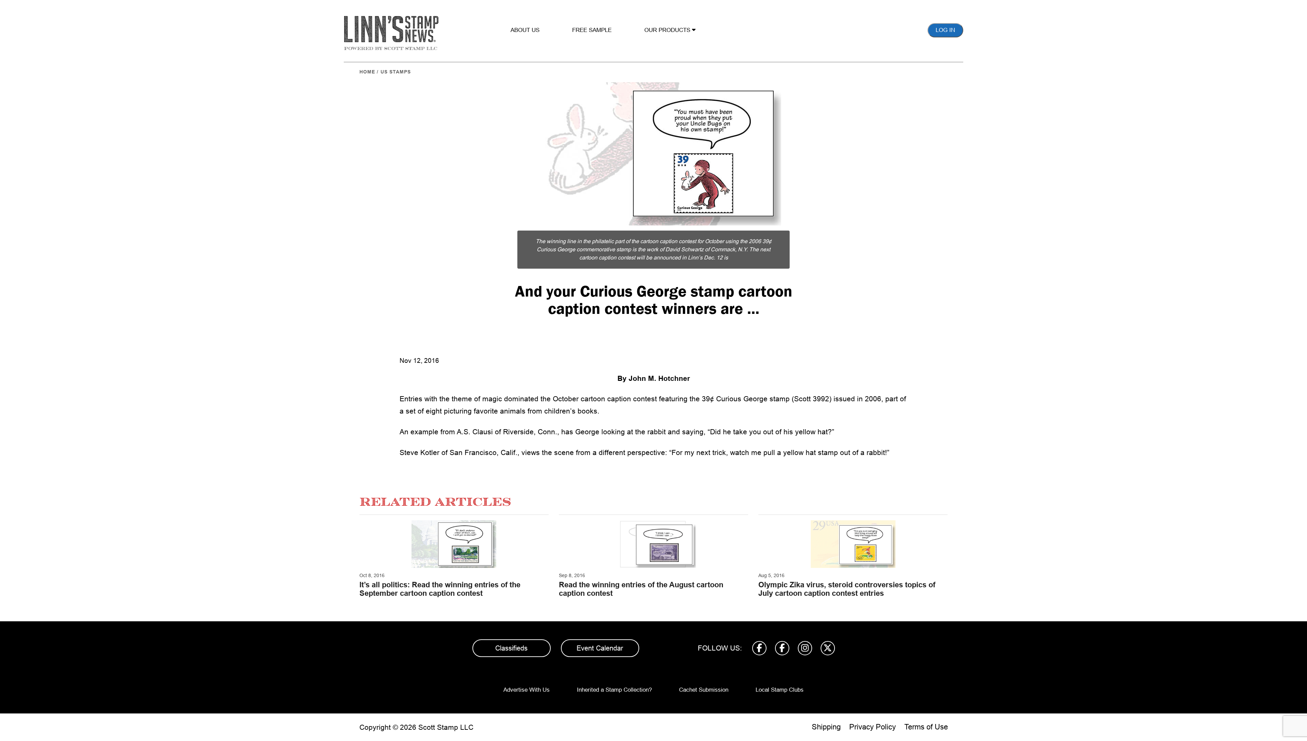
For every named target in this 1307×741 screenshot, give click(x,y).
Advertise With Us (526, 690)
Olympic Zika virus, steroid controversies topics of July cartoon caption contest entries (846, 588)
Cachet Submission (703, 690)
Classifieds (511, 648)
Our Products (668, 30)
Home (367, 71)
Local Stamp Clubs (780, 690)
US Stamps (396, 71)
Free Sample (592, 30)
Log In (945, 30)
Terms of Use (926, 727)
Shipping (826, 727)
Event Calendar (600, 648)
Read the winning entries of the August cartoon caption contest (641, 588)
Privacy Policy (872, 727)
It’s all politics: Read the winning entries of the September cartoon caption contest (439, 588)
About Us (525, 30)
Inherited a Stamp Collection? (614, 690)
